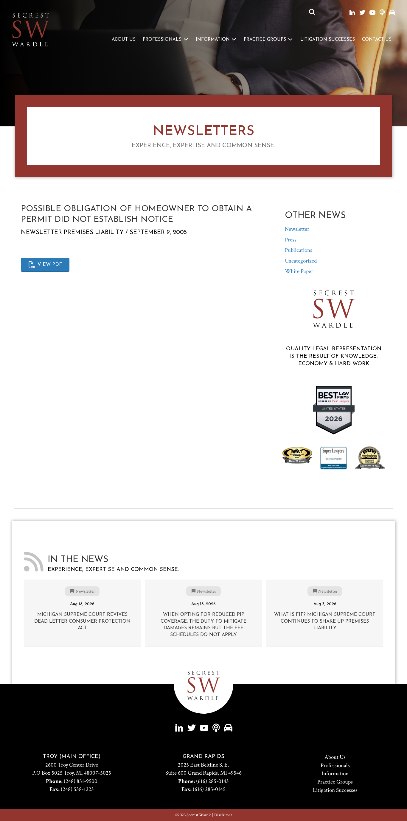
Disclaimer (223, 815)
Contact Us (377, 39)
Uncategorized (301, 261)
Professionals (163, 39)
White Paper (299, 271)
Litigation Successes (327, 39)
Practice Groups (266, 39)
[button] (312, 12)
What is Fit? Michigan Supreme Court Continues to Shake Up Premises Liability (324, 621)
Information (213, 39)
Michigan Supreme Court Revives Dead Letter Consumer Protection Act (82, 621)
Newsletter (41, 233)
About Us (124, 39)
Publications (298, 250)
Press (290, 240)
